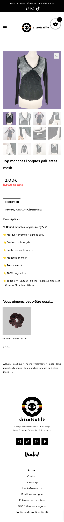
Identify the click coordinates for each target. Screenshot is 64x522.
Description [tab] (12, 202)
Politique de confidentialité (32, 512)
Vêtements (39, 364)
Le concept (32, 482)
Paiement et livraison (32, 500)
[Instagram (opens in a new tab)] (32, 9)
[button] (56, 56)
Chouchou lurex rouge (14, 338)
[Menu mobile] (5, 27)
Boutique (17, 364)
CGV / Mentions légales (32, 506)
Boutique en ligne (32, 494)
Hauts (51, 364)
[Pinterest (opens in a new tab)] (27, 9)
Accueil (7, 364)
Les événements (32, 488)
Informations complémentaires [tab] (23, 209)
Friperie (28, 364)
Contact (32, 476)
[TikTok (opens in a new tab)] (37, 9)
